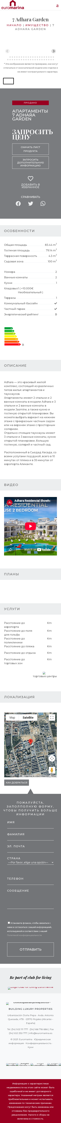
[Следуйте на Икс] (23, 1054)
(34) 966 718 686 (39, 1029)
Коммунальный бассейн (21, 303)
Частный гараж (14, 308)
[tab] (8, 57)
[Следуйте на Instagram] (28, 1054)
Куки (30, 1047)
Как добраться (16, 782)
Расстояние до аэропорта (14, 624)
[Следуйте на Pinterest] (33, 1054)
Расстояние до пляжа (19, 646)
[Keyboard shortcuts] (21, 776)
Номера (9, 271)
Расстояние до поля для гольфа (18, 632)
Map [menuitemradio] (12, 717)
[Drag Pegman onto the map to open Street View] (52, 770)
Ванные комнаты (16, 277)
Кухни (8, 282)
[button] (8, 81)
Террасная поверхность (20, 256)
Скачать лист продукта (30, 149)
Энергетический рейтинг (21, 314)
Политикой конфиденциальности (24, 935)
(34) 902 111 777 (19, 1029)
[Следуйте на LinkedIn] (42, 1054)
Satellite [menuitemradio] (28, 717)
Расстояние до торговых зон (14, 661)
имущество (37, 25)
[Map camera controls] (52, 758)
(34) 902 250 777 (18, 1033)
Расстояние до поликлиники (14, 640)
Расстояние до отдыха (20, 652)
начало (14, 25)
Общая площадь (15, 244)
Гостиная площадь (17, 250)
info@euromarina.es (40, 1033)
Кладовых (11, 288)
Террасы (10, 297)
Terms (53, 776)
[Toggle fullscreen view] (52, 717)
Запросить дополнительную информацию (30, 162)
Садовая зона (13, 261)
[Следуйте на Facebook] (19, 1054)
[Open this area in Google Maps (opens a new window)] (10, 775)
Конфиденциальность (38, 1043)
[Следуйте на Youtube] (37, 1054)
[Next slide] (53, 51)
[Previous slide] (7, 51)
